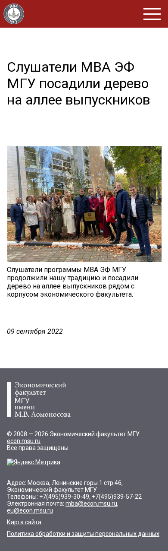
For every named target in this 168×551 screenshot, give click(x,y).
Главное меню (152, 14)
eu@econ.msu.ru (30, 510)
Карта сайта (24, 522)
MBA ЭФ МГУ (13, 13)
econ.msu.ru (23, 440)
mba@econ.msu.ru (91, 503)
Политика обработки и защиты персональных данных (83, 533)
